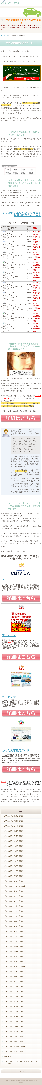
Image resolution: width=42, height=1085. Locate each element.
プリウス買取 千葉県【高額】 (14, 876)
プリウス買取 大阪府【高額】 (14, 951)
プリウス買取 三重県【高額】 (14, 936)
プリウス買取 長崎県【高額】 (14, 1026)
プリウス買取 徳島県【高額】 (14, 996)
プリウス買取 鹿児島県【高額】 (14, 1046)
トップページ (4, 35)
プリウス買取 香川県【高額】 (14, 1001)
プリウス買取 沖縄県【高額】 (14, 1051)
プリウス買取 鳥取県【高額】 (14, 971)
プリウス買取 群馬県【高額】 (14, 866)
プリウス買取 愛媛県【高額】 (14, 1006)
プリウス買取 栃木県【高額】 (14, 861)
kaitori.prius (8, 1056)
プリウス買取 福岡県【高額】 (14, 1016)
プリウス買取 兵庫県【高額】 (14, 956)
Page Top (21, 1071)
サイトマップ (5, 1076)
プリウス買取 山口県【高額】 (14, 991)
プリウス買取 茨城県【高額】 (14, 856)
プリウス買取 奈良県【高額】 (14, 961)
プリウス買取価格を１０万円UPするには (21, 21)
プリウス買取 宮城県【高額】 (14, 831)
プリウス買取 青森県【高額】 (14, 821)
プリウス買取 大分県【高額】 (14, 1036)
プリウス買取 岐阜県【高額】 (14, 921)
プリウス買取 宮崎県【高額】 (14, 1041)
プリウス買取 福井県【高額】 (14, 906)
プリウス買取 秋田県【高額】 (14, 836)
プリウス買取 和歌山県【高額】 (14, 966)
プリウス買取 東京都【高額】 (14, 881)
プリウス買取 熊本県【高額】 (14, 1031)
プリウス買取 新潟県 (10, 3)
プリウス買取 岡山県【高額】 (14, 981)
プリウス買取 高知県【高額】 (14, 1011)
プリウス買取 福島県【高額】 (14, 846)
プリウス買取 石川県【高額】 (14, 901)
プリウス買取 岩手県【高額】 (14, 826)
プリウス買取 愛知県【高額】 (14, 931)
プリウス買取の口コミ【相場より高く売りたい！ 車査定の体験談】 (21, 1062)
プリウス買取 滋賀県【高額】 (14, 941)
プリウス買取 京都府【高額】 (14, 946)
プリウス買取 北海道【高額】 (14, 816)
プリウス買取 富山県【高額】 (14, 896)
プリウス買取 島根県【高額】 (14, 976)
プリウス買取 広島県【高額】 (14, 986)
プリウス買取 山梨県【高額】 (14, 911)
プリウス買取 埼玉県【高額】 (14, 871)
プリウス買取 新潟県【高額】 (14, 891)
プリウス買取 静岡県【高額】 (14, 926)
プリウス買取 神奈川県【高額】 (14, 886)
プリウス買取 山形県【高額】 (14, 841)
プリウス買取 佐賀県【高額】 (14, 1021)
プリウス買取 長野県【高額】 (14, 916)
